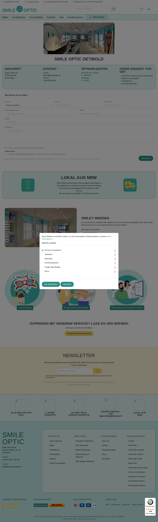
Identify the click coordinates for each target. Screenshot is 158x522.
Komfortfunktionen (51, 263)
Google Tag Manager (52, 267)
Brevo (47, 271)
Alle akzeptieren (51, 284)
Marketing (48, 259)
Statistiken (49, 254)
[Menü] (154, 499)
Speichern (67, 284)
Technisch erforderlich (53, 250)
